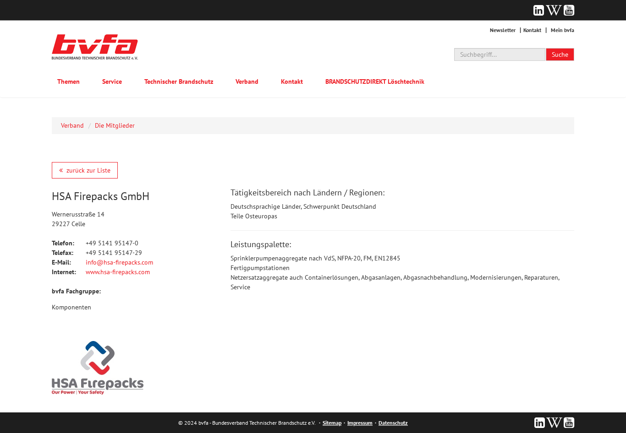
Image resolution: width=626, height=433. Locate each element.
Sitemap (332, 422)
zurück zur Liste (88, 170)
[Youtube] (569, 10)
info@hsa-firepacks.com (119, 262)
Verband (247, 81)
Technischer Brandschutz (178, 81)
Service (112, 81)
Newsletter (503, 30)
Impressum (360, 422)
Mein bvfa (562, 30)
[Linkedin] (538, 10)
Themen (68, 81)
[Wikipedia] (554, 10)
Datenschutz (393, 422)
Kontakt (532, 30)
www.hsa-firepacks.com (118, 272)
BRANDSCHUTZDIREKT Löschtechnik (374, 81)
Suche (560, 54)
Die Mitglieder (115, 125)
